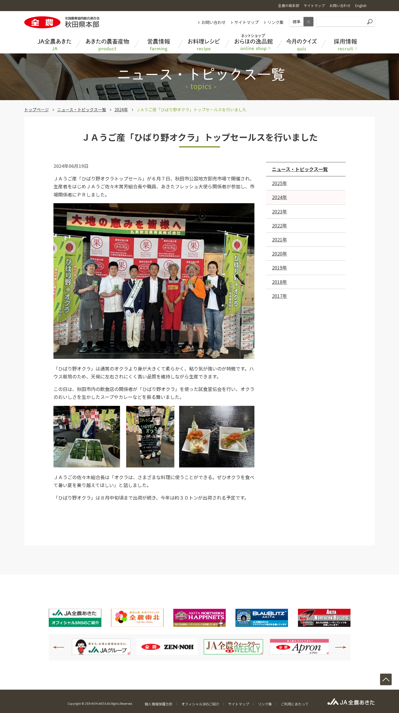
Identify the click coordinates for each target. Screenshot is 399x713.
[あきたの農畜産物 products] (107, 42)
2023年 (279, 211)
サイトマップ (246, 22)
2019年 (279, 267)
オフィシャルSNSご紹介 (200, 703)
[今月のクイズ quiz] (302, 42)
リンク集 (275, 22)
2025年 (279, 183)
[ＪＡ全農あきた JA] (55, 42)
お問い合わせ (213, 22)
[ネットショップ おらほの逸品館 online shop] (253, 42)
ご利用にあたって (294, 703)
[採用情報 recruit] (345, 42)
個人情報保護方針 (159, 703)
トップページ (36, 109)
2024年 (121, 109)
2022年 (279, 225)
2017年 (279, 295)
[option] (101, 647)
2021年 (279, 239)
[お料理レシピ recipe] (204, 42)
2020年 (279, 253)
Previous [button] (61, 647)
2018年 (279, 281)
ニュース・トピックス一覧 (81, 109)
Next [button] (337, 647)
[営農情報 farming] (159, 42)
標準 (296, 22)
